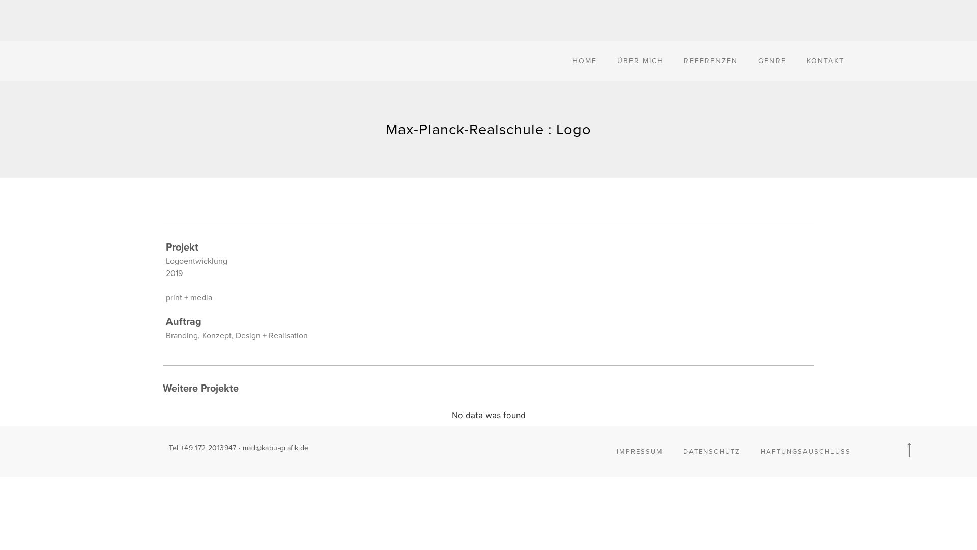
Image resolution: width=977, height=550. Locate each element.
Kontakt (825, 61)
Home (584, 61)
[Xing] (457, 449)
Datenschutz (711, 452)
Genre (772, 61)
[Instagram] (499, 449)
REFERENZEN (711, 61)
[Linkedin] (519, 449)
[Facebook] (478, 449)
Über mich (640, 61)
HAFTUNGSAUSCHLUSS (806, 452)
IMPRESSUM (640, 452)
